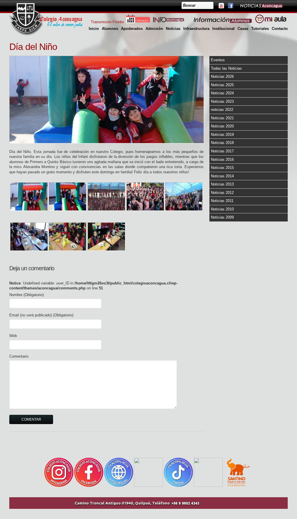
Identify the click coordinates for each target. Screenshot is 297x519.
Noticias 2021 (222, 118)
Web (13, 336)
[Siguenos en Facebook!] (230, 5)
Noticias (173, 28)
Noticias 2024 (222, 93)
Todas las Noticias (226, 68)
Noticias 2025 (222, 85)
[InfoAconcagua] (172, 22)
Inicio (94, 28)
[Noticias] (261, 5)
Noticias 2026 (222, 76)
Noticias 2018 (222, 142)
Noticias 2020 (222, 126)
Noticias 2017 (222, 151)
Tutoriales (260, 28)
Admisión (154, 28)
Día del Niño (33, 47)
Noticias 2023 (222, 101)
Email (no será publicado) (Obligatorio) (41, 315)
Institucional (223, 28)
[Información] (223, 22)
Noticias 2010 (222, 209)
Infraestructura (196, 28)
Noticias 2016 (222, 159)
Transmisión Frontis (107, 22)
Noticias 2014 (222, 176)
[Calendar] (138, 22)
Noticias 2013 (222, 184)
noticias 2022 (222, 109)
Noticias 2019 (222, 134)
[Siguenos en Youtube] (221, 5)
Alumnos (110, 28)
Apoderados (132, 28)
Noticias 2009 (222, 217)
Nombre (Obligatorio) (26, 295)
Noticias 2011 (222, 201)
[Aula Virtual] (270, 22)
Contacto (280, 28)
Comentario (18, 356)
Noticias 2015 (222, 167)
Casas (243, 28)
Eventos (218, 60)
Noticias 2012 (222, 192)
